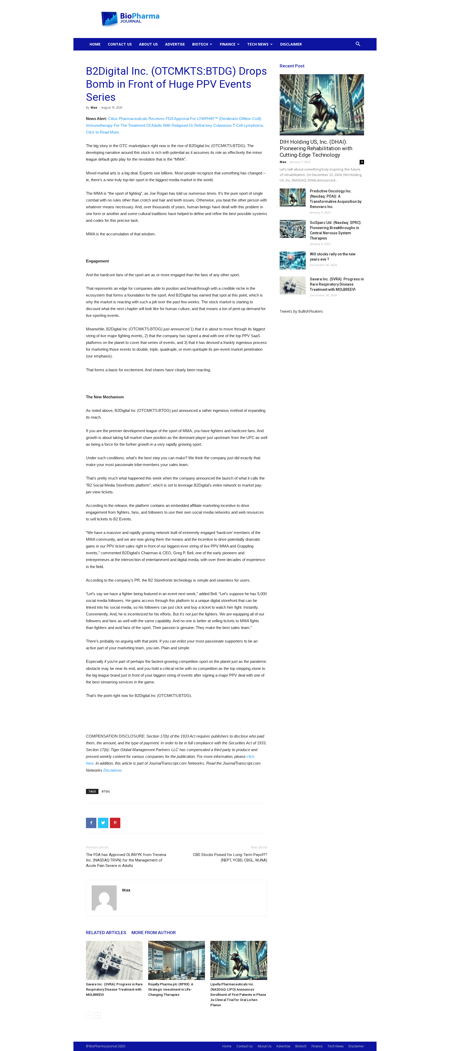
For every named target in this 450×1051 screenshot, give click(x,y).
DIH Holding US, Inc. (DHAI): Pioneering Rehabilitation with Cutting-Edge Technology (316, 148)
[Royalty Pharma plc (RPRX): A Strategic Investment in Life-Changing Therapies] (176, 960)
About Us (148, 44)
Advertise (175, 44)
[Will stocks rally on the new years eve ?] (293, 260)
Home (95, 44)
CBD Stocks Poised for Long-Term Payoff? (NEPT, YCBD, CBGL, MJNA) (230, 857)
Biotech (200, 44)
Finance (227, 44)
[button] (358, 44)
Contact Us (120, 44)
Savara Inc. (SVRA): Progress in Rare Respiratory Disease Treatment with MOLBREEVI (114, 989)
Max (94, 107)
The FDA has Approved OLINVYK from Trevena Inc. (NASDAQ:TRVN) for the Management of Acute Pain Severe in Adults (126, 860)
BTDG (106, 791)
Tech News (257, 44)
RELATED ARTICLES (106, 932)
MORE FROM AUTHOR (154, 932)
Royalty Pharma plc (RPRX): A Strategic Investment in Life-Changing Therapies (170, 989)
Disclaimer (291, 44)
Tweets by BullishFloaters (301, 311)
